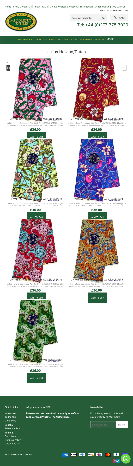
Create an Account (119, 10)
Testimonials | (87, 6)
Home (8, 6)
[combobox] (88, 17)
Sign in (103, 10)
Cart (122, 17)
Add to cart (36, 136)
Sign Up (122, 425)
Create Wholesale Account (64, 6)
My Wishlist (119, 6)
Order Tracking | (104, 6)
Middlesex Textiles (22, 454)
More (110, 39)
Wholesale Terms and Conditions (10, 417)
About (37, 6)
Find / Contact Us (22, 6)
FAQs (45, 6)
